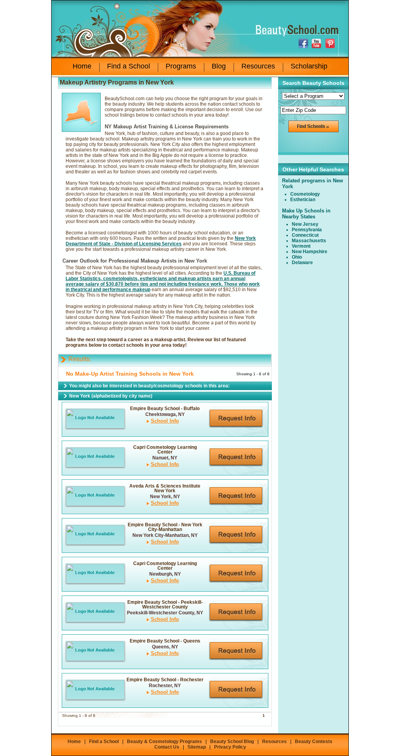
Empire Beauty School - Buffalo (165, 408)
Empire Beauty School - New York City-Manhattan (165, 527)
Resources (258, 66)
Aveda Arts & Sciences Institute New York (164, 488)
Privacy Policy (230, 747)
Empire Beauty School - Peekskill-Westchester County (165, 604)
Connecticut (305, 235)
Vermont (301, 246)
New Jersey (305, 224)
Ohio (297, 257)
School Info (165, 421)
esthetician (302, 199)
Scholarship (309, 66)
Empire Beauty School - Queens (165, 641)
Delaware (302, 262)
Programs (181, 66)
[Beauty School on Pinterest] (331, 43)
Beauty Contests (313, 741)
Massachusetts (309, 240)
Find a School (128, 66)
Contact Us (166, 747)
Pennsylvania (307, 229)
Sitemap (197, 747)
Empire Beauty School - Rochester (165, 679)
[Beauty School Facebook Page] (304, 43)
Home (82, 66)
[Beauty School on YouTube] (317, 43)
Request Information (236, 419)
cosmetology (305, 194)
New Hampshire (309, 251)
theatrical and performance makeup (110, 289)
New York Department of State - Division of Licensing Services (161, 241)
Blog (219, 66)
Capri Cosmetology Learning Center (165, 449)
